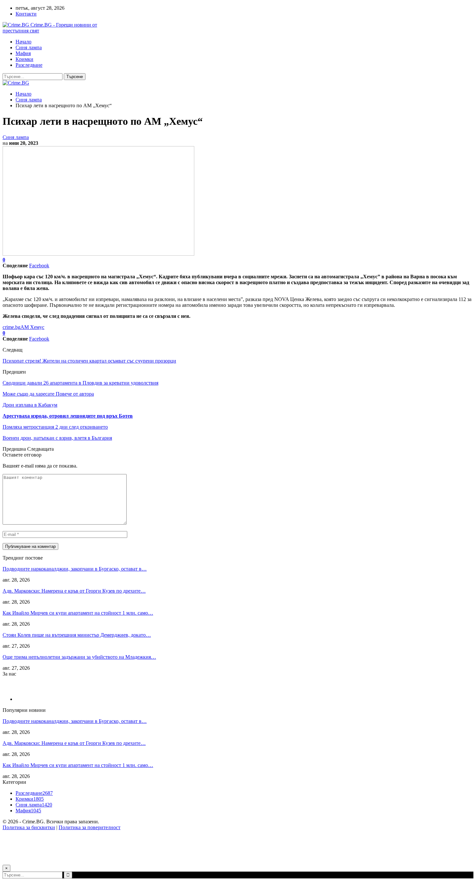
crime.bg (11, 327)
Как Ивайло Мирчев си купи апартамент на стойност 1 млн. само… (78, 613)
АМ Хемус (32, 327)
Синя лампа (29, 47)
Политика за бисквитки (29, 827)
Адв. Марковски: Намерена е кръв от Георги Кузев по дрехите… (74, 591)
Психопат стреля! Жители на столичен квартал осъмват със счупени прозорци (89, 361)
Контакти (26, 14)
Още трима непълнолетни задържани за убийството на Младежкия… (79, 657)
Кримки (24, 59)
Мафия (23, 53)
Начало (23, 41)
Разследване (29, 65)
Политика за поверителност (89, 827)
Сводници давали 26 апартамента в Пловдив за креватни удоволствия (80, 383)
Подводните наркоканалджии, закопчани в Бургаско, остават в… (75, 569)
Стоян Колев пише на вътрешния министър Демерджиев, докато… (77, 635)
